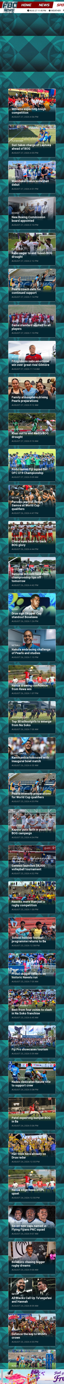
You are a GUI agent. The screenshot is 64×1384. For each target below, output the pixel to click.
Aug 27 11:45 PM (37, 10)
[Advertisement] (32, 47)
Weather (56, 10)
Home (26, 5)
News (44, 5)
